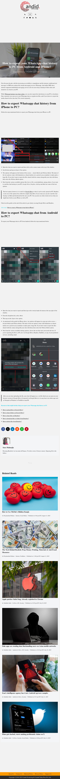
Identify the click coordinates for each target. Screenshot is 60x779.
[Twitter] (27, 18)
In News (15, 603)
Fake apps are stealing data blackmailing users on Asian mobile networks (29, 646)
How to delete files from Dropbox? (12, 421)
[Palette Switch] (25, 14)
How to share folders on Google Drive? (13, 413)
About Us (11, 774)
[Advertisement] (30, 31)
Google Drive (29, 191)
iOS (18, 603)
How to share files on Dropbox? (11, 416)
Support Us (48, 774)
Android (15, 650)
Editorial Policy (28, 774)
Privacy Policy (39, 774)
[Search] (35, 14)
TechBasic (22, 556)
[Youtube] (30, 18)
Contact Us (19, 774)
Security (22, 603)
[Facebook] (24, 18)
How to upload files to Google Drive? (13, 410)
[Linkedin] (33, 18)
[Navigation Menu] (30, 14)
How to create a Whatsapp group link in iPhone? (20, 207)
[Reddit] (17, 429)
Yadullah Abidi (7, 603)
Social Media (23, 515)
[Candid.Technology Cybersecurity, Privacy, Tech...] (30, 6)
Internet (18, 515)
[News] (36, 18)
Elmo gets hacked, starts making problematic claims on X (23, 734)
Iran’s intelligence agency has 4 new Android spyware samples (25, 693)
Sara (16, 72)
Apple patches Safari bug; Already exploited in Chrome (22, 599)
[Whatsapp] (22, 429)
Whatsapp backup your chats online (15, 94)
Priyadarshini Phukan (9, 515)
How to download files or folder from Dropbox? (16, 418)
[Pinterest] (27, 429)
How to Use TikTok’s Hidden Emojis (15, 512)
